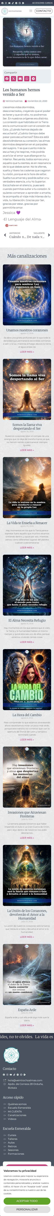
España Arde (27, 1010)
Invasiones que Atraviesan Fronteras (27, 814)
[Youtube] (9, 3)
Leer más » (27, 351)
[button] (31, 11)
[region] (27, 1191)
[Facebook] (2, 3)
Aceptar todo (27, 1201)
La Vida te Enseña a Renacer (27, 523)
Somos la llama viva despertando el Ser (27, 427)
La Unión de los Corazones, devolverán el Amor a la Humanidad (27, 915)
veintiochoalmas (15, 11)
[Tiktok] (13, 3)
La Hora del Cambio (27, 715)
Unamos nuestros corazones (27, 330)
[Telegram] (16, 3)
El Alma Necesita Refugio (27, 620)
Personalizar (27, 1209)
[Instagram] (6, 3)
